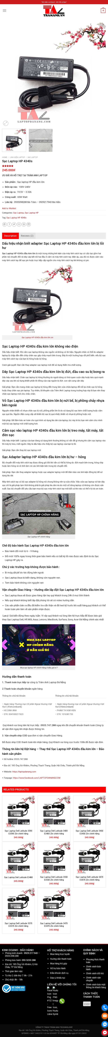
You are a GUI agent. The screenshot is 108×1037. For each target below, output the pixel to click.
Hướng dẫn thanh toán (60, 959)
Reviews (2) (27, 235)
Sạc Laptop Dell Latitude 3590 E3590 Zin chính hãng (18, 832)
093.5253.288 (29, 960)
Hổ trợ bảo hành (58, 968)
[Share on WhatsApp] (4, 224)
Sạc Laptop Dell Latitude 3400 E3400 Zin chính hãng (54, 832)
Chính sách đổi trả (95, 973)
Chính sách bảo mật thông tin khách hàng (96, 986)
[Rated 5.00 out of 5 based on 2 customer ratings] (54, 166)
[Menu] (4, 10)
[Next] (100, 74)
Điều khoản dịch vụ (59, 973)
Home (4, 157)
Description (10, 235)
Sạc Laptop (33, 157)
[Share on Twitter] (14, 224)
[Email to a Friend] (19, 224)
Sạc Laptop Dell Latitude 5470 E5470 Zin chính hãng (89, 878)
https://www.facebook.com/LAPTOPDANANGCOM (36, 778)
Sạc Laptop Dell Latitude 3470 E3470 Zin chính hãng (54, 924)
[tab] (10, 236)
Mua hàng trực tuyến (60, 954)
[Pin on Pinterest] (24, 224)
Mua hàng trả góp (58, 963)
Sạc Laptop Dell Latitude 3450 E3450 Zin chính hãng (89, 832)
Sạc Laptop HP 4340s (16, 217)
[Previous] (7, 74)
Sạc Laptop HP (32, 213)
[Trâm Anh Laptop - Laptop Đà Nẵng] (54, 10)
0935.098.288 (12, 956)
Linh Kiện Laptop (17, 157)
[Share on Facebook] (9, 224)
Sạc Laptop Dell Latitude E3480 (18, 877)
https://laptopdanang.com (24, 771)
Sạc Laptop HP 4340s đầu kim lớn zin (37, 337)
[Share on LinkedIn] (28, 224)
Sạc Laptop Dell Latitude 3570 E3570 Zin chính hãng (18, 924)
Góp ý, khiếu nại (57, 977)
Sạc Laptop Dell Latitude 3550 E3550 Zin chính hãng (54, 878)
